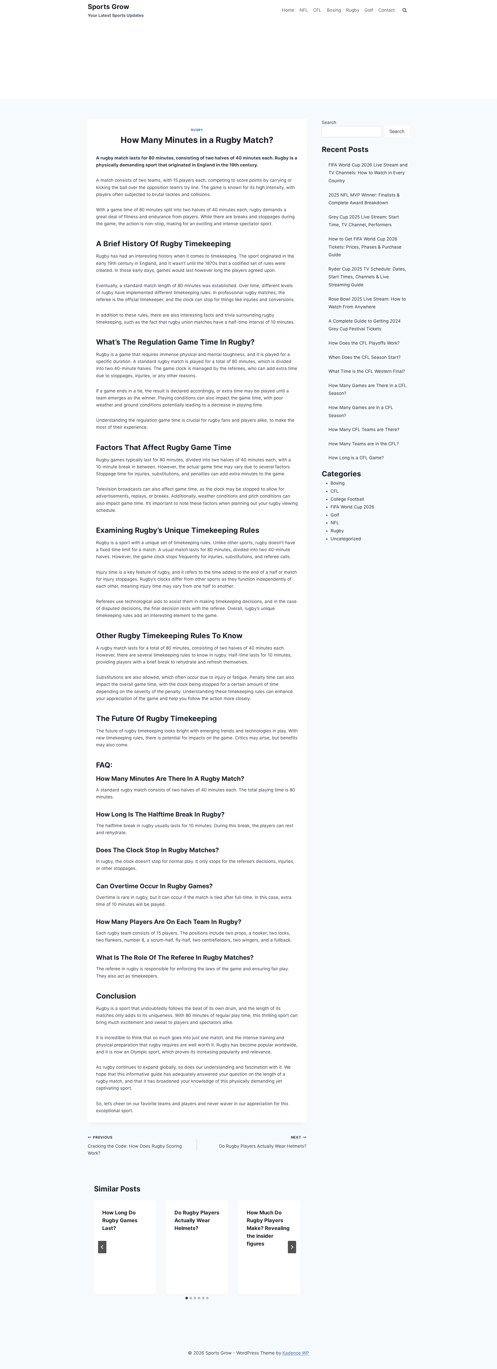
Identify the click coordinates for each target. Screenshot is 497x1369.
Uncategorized (346, 538)
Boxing (334, 10)
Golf (368, 10)
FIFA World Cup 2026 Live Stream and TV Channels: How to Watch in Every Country (368, 172)
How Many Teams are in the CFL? (363, 443)
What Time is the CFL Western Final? (366, 371)
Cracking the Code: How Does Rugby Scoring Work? (135, 1145)
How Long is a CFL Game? (356, 457)
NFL (303, 10)
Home (288, 10)
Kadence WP (295, 1353)
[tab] (186, 1298)
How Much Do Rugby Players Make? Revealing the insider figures (268, 1228)
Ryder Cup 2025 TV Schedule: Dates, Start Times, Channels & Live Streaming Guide (367, 276)
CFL (317, 10)
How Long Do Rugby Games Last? (119, 1220)
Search (329, 122)
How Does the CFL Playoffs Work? (364, 343)
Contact (386, 10)
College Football (347, 499)
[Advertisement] (248, 59)
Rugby (352, 10)
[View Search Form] (404, 10)
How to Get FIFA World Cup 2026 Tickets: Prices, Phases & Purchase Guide (364, 246)
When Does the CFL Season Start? (364, 357)
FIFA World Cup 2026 (352, 506)
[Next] (292, 1247)
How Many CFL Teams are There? (363, 429)
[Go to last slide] (102, 1247)
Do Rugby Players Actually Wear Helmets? (262, 1142)
